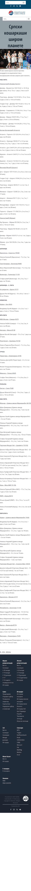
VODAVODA (20, 740)
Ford (18, 755)
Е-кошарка (6, 771)
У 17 (4, 678)
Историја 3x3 (21, 709)
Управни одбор (8, 696)
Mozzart (19, 745)
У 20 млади (6, 670)
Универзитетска (8, 683)
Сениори (6, 668)
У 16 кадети (6, 680)
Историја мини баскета (22, 705)
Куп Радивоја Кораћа (21, 712)
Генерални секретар (6, 700)
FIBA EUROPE (7, 783)
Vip (18, 747)
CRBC (18, 742)
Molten (19, 752)
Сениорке (20, 668)
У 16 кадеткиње (22, 678)
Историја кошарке (20, 695)
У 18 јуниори (7, 675)
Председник (7, 694)
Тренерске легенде (20, 717)
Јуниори (5, 740)
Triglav (19, 733)
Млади (5, 737)
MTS (18, 730)
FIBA (4, 781)
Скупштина (6, 704)
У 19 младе (20, 673)
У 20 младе (20, 670)
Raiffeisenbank (21, 735)
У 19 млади (6, 673)
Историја (6, 685)
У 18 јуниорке (21, 675)
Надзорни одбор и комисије (8, 707)
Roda (18, 737)
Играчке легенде (22, 721)
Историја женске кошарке (22, 700)
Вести (4, 665)
